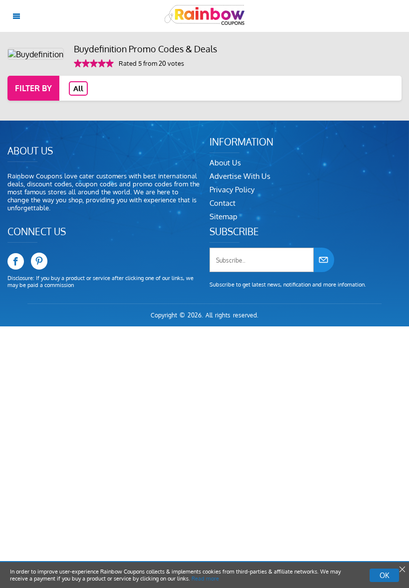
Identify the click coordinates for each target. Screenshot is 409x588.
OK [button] (384, 575)
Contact (222, 203)
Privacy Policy (231, 189)
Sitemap (223, 216)
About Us (225, 162)
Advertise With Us (239, 176)
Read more (205, 578)
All (78, 88)
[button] (401, 569)
